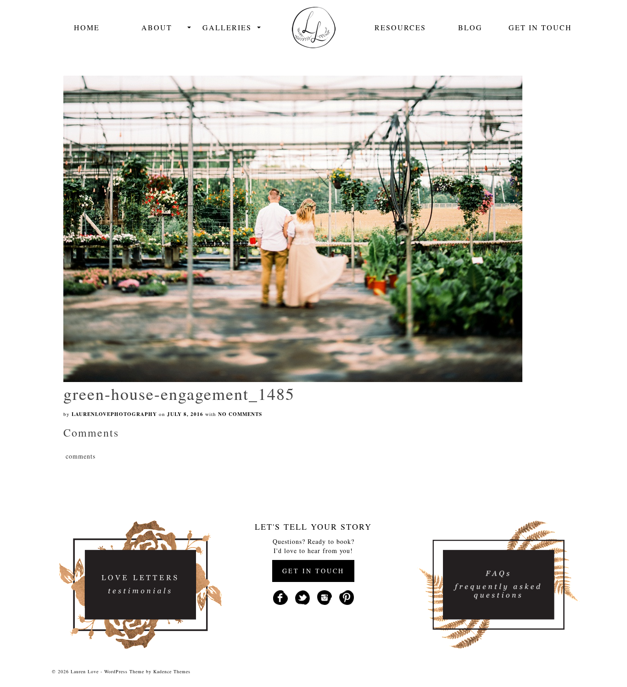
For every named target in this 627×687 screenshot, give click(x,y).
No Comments (240, 414)
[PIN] (347, 596)
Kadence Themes (171, 671)
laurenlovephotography (114, 414)
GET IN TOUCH (313, 570)
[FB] (280, 596)
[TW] (302, 596)
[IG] (325, 596)
